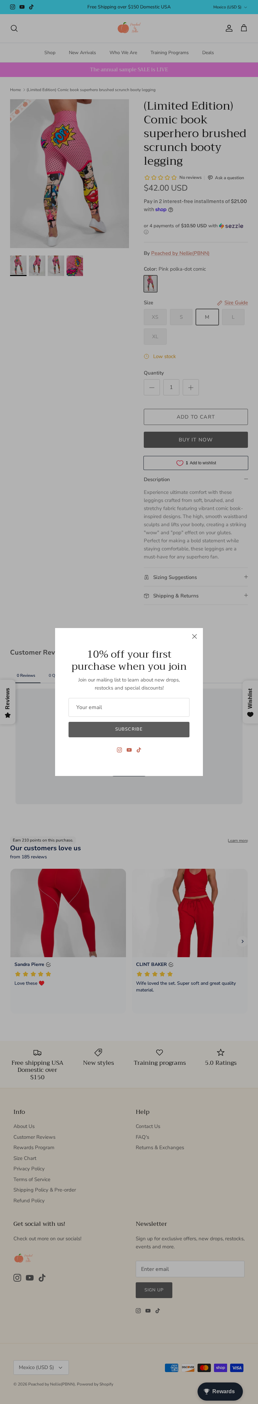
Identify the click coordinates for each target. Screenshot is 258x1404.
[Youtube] (129, 749)
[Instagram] (119, 749)
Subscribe (128, 729)
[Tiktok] (138, 749)
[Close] (194, 636)
